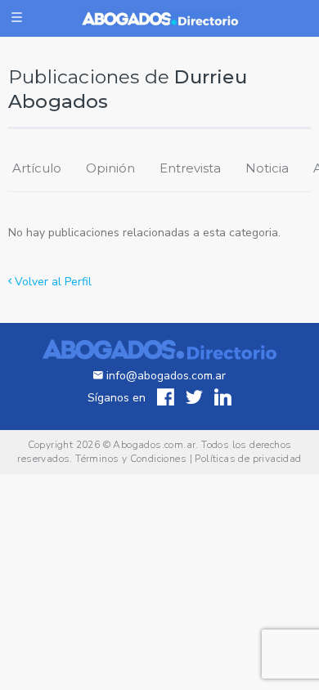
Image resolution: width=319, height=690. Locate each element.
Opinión (110, 168)
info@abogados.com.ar (166, 375)
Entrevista (190, 168)
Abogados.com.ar (154, 444)
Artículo (36, 168)
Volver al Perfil (51, 281)
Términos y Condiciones (130, 458)
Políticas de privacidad (248, 458)
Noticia (267, 168)
